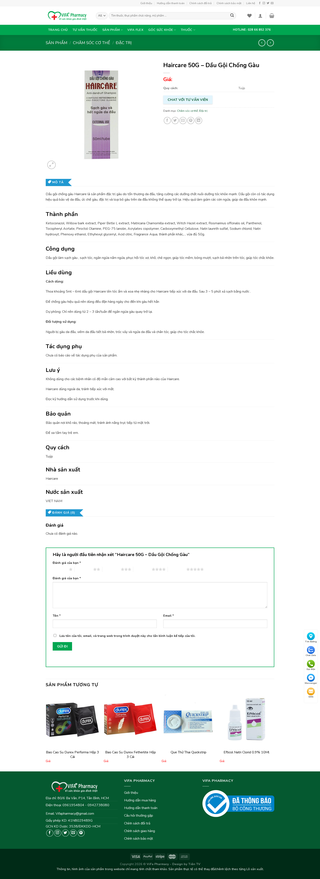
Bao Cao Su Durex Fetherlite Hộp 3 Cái (130, 754)
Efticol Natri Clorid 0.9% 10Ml (246, 752)
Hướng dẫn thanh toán (171, 3)
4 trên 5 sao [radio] (142, 569)
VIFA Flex (135, 30)
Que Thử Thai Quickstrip (188, 752)
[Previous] (46, 732)
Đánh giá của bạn (67, 563)
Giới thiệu (146, 3)
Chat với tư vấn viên (188, 99)
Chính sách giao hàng (139, 831)
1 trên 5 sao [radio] (60, 569)
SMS (310, 697)
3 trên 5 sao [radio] (111, 569)
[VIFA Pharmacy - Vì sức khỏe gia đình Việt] (67, 15)
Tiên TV (194, 864)
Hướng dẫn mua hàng (140, 800)
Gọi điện (311, 669)
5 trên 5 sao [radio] (177, 569)
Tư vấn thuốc (85, 30)
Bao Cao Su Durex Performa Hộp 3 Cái (72, 754)
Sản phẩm (111, 30)
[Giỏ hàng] (271, 15)
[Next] (273, 732)
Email (168, 615)
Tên (57, 615)
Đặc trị (124, 42)
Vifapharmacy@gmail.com (75, 813)
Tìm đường (311, 641)
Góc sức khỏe (160, 30)
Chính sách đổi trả (200, 3)
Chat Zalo (311, 655)
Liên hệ (250, 3)
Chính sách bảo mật (229, 3)
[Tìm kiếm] (232, 16)
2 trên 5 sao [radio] (84, 569)
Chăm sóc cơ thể (91, 42)
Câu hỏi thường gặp (138, 815)
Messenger (311, 683)
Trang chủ (58, 30)
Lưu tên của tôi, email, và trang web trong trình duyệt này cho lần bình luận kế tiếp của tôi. (127, 636)
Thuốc (186, 30)
